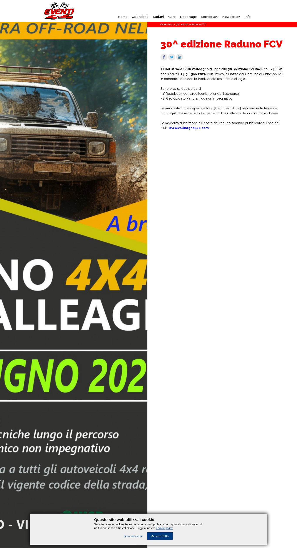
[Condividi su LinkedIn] (179, 59)
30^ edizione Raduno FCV (191, 24)
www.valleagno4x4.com (189, 128)
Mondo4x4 (209, 17)
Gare (172, 17)
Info (247, 17)
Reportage (188, 17)
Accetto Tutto (160, 536)
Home (122, 17)
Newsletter (231, 17)
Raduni (158, 17)
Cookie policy (164, 528)
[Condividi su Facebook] (163, 59)
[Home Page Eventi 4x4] (59, 18)
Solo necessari (133, 536)
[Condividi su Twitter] (171, 59)
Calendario (140, 17)
